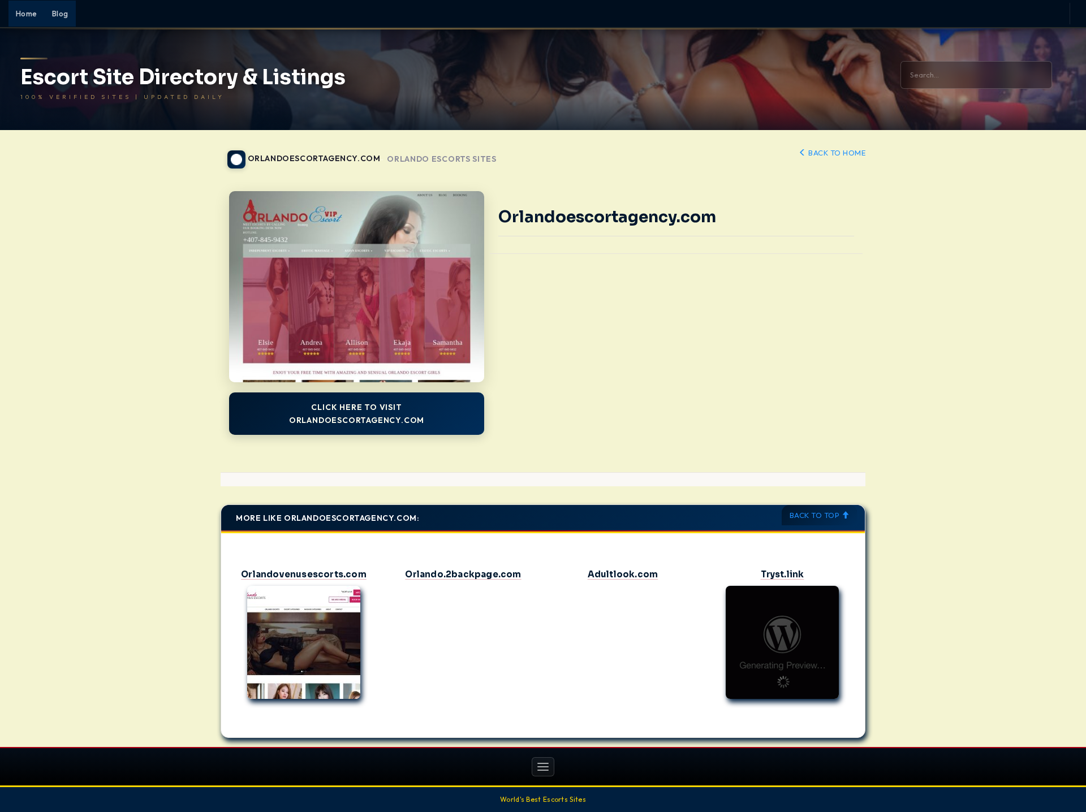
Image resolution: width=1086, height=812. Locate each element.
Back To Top (816, 515)
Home (26, 13)
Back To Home (836, 152)
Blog (60, 13)
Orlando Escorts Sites (442, 159)
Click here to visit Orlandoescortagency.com (356, 413)
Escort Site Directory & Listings (183, 77)
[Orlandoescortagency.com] (356, 286)
